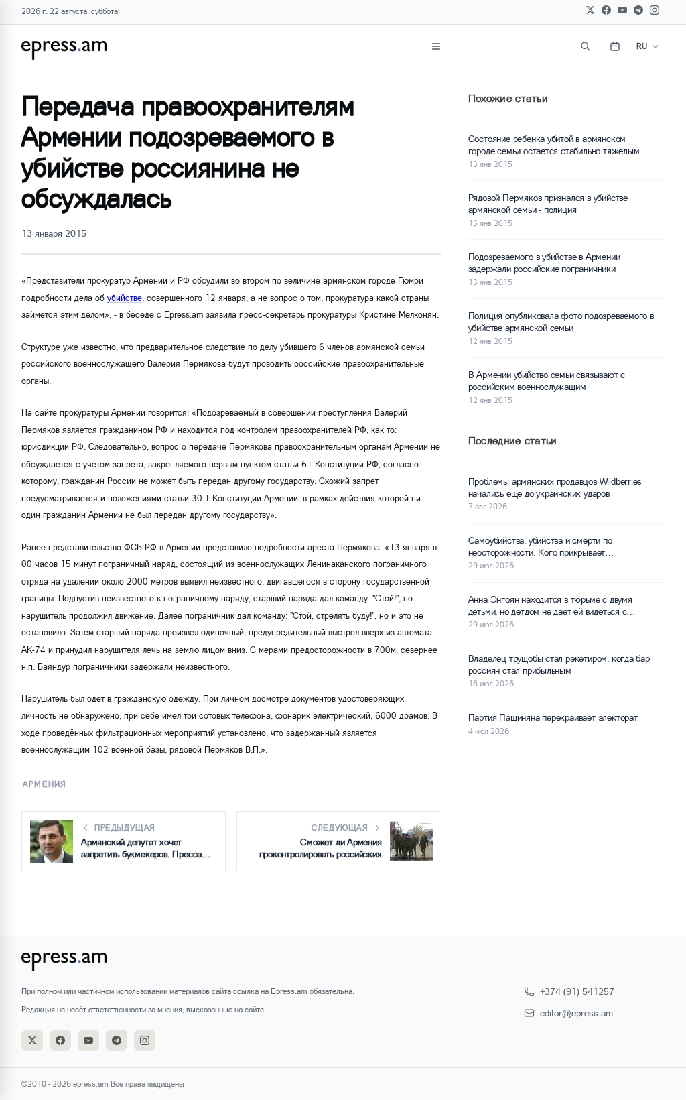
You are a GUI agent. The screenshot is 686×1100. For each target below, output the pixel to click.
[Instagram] (654, 10)
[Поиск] (585, 46)
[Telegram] (638, 10)
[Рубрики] (436, 46)
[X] (590, 10)
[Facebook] (606, 10)
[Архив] (615, 46)
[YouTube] (622, 10)
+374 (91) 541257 (577, 991)
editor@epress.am (576, 1012)
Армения (44, 784)
